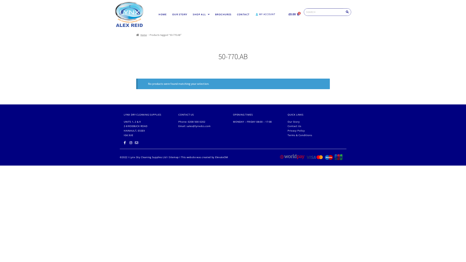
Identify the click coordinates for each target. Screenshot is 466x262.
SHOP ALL (199, 14)
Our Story (179, 14)
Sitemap (174, 157)
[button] (201, 14)
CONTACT (243, 14)
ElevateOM (221, 157)
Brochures (223, 14)
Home (163, 14)
